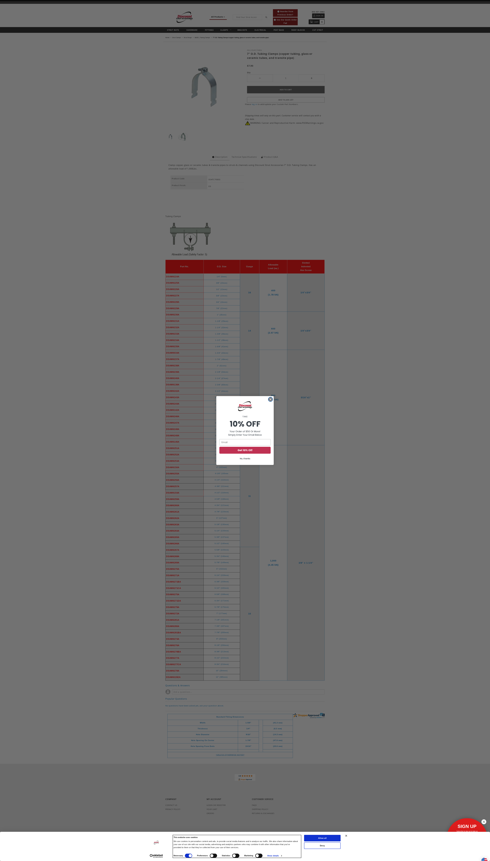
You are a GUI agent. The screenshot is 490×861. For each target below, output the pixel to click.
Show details (273, 856)
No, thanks (245, 458)
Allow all (322, 838)
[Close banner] (346, 836)
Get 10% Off (245, 450)
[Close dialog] (270, 399)
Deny (322, 846)
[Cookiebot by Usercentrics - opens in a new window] (156, 856)
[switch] (213, 856)
